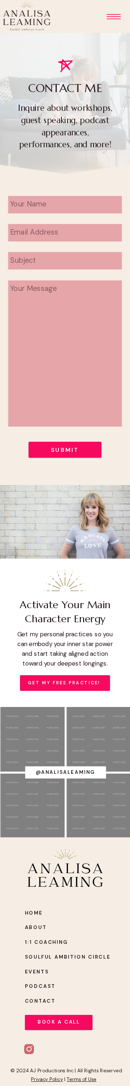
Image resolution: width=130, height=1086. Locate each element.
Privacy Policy (47, 1079)
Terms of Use (81, 1079)
